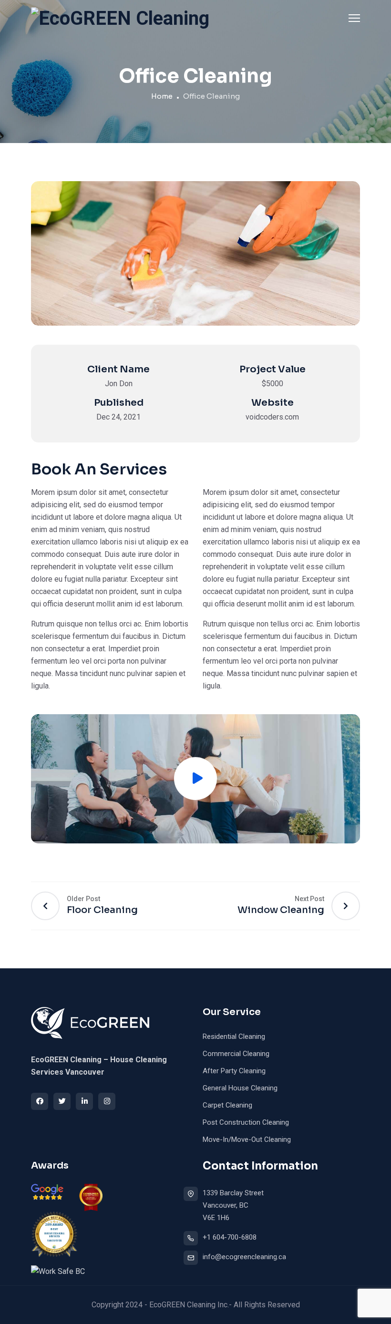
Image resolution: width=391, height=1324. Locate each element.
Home (162, 96)
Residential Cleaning (234, 1036)
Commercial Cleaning (236, 1053)
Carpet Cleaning (227, 1105)
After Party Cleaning (234, 1071)
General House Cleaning (240, 1088)
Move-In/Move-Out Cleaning (247, 1139)
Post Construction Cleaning (246, 1122)
